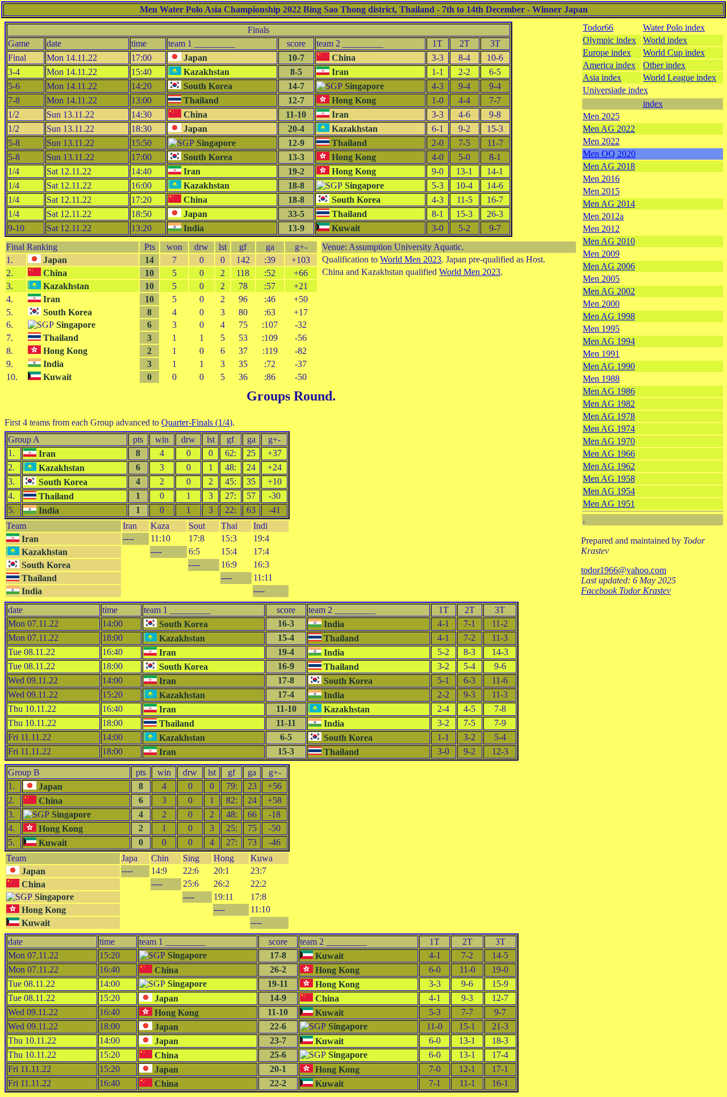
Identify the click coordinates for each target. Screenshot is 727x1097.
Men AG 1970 (609, 441)
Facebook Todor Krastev (626, 590)
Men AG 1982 (609, 403)
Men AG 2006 (609, 266)
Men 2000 (601, 303)
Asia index (602, 77)
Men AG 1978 (609, 416)
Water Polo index (674, 27)
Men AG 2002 (609, 291)
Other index (664, 65)
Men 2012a (603, 216)
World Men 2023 (410, 259)
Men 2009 (601, 253)
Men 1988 (601, 378)
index (653, 104)
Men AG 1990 (609, 366)
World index (665, 40)
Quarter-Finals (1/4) (196, 422)
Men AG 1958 (609, 478)
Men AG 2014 (609, 203)
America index (609, 65)
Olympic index (609, 40)
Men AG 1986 (609, 391)
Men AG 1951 (609, 503)
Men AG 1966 (609, 453)
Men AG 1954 (609, 491)
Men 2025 (601, 116)
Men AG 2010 (609, 241)
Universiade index (615, 90)
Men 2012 (601, 228)
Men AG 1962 (609, 466)
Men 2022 (601, 141)
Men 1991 (601, 353)
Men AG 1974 (609, 428)
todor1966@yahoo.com (623, 570)
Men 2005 (601, 278)
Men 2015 (601, 191)
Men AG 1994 (609, 341)
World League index (679, 77)
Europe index (607, 52)
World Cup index (674, 52)
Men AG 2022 (609, 129)
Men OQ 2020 (609, 153)
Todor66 (598, 27)
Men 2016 (601, 178)
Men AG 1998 (609, 316)
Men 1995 (601, 328)
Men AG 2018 (609, 166)
